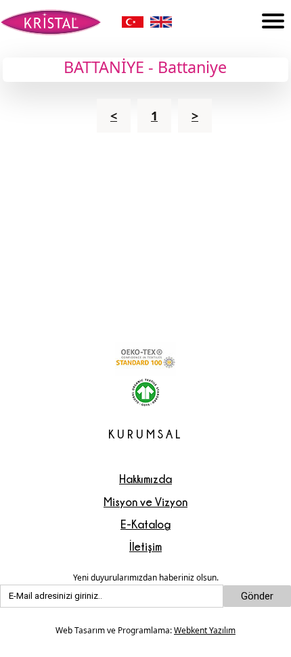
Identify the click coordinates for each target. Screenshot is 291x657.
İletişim (145, 546)
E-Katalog (145, 524)
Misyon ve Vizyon (145, 501)
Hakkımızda (145, 478)
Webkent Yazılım (205, 630)
